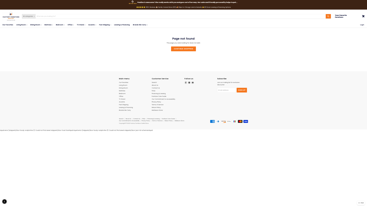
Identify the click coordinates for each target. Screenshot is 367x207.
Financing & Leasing (159, 93)
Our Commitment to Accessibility (163, 99)
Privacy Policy (156, 102)
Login (362, 25)
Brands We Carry (140, 25)
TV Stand (80, 25)
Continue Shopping (183, 49)
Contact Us (156, 88)
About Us (155, 85)
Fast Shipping (104, 25)
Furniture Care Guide (159, 96)
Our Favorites (7, 25)
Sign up (242, 90)
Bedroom (60, 25)
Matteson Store (157, 110)
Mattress (48, 25)
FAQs (153, 91)
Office (70, 25)
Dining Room (35, 25)
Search (154, 82)
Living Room (21, 25)
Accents (91, 25)
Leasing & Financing (122, 25)
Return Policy (156, 107)
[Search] (328, 16)
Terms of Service (157, 105)
